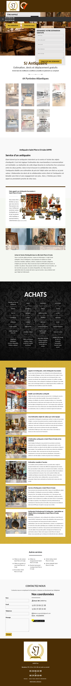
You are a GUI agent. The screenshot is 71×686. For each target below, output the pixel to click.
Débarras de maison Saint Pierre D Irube (20, 560)
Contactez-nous (29, 25)
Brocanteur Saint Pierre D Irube (19, 570)
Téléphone (9, 611)
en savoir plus (12, 105)
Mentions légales (35, 681)
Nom (7, 598)
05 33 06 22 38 (9, 18)
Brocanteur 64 (28, 120)
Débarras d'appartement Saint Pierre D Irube (36, 560)
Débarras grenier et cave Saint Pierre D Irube (19, 565)
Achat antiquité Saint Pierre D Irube (51, 564)
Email (7, 604)
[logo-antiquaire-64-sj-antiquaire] (13, 6)
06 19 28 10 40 (9, 20)
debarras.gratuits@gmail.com (42, 613)
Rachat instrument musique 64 (59, 95)
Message (8, 617)
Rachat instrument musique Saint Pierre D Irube (36, 567)
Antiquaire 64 (12, 95)
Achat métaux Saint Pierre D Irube (51, 560)
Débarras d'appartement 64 (43, 95)
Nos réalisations (13, 25)
